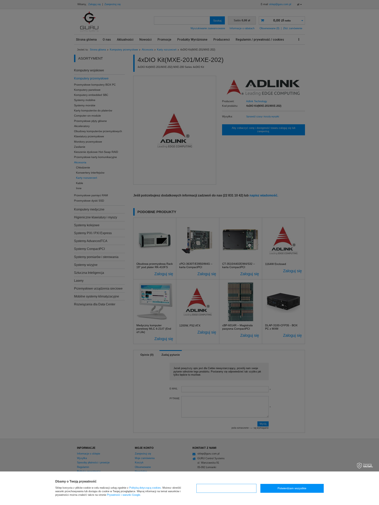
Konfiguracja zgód (226, 488)
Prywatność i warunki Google (123, 494)
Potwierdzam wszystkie (292, 488)
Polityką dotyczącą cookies (145, 487)
